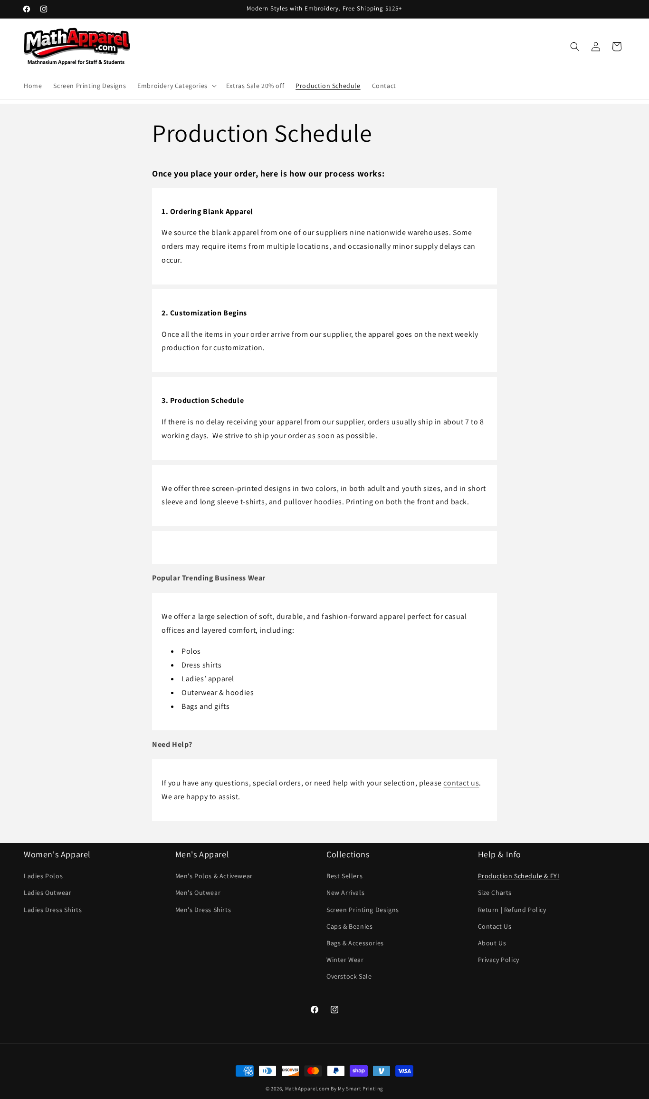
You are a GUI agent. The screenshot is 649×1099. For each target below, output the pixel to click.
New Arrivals (345, 892)
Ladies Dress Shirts (53, 909)
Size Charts (495, 892)
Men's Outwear (198, 892)
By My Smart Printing (357, 1088)
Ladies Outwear (47, 892)
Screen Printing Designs (362, 909)
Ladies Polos (43, 876)
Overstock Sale (349, 976)
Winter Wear (345, 959)
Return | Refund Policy (512, 909)
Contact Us (495, 926)
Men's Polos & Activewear (214, 876)
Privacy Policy (498, 959)
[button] (176, 86)
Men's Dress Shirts (203, 909)
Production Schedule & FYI (519, 876)
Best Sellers (344, 876)
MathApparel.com (307, 1088)
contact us (461, 783)
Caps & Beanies (349, 926)
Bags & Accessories (355, 943)
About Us (492, 943)
